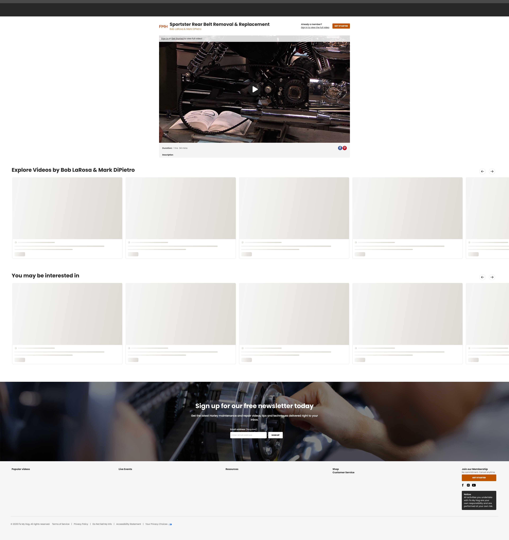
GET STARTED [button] (341, 26)
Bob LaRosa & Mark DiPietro (185, 29)
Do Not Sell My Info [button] (102, 524)
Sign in (165, 38)
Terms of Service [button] (60, 524)
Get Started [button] (479, 477)
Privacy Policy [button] (81, 524)
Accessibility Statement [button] (128, 524)
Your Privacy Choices (156, 524)
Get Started (178, 38)
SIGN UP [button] (275, 435)
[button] (315, 26)
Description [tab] (167, 155)
